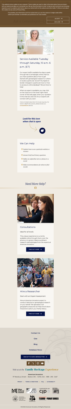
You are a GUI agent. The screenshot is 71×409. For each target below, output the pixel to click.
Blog (35, 344)
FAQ (42, 381)
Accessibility (51, 381)
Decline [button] (57, 22)
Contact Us (35, 333)
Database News (35, 350)
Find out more (34, 249)
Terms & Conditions (31, 381)
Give (35, 339)
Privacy (19, 381)
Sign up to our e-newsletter (34, 357)
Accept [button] (57, 18)
